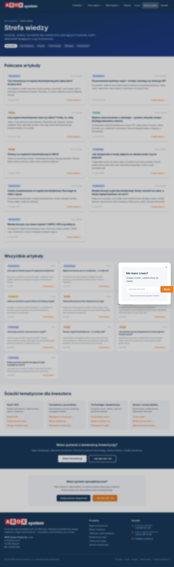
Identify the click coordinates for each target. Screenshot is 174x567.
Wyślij (167, 289)
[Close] (166, 267)
